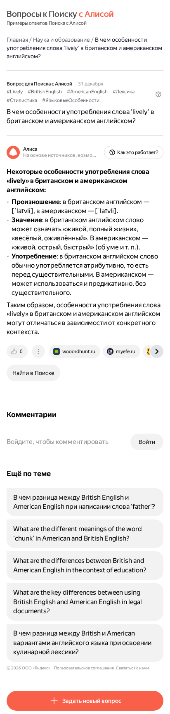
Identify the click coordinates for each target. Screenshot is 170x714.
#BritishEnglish (45, 92)
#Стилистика (22, 100)
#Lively (15, 92)
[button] (158, 94)
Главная (17, 39)
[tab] (18, 351)
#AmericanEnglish (87, 92)
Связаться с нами (132, 668)
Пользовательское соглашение (84, 668)
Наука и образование (61, 39)
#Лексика (124, 92)
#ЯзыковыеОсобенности (70, 100)
